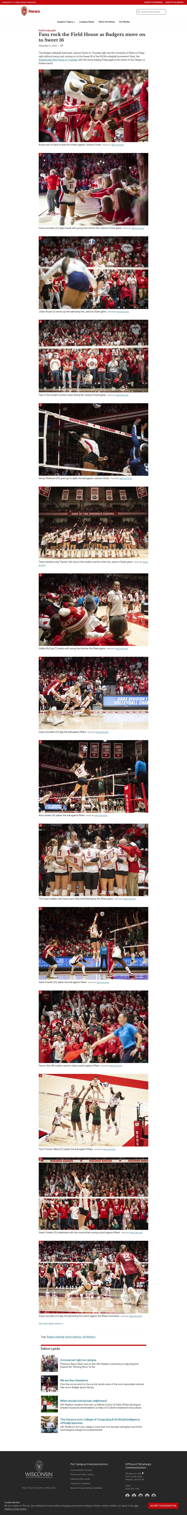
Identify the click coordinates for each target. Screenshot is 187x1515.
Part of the (38, 1488)
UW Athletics (88, 1336)
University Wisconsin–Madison (19, 2)
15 (40, 1242)
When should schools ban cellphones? (83, 1401)
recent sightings (73, 1336)
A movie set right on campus (78, 1360)
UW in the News (106, 21)
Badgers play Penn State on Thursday (58, 59)
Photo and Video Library (82, 1474)
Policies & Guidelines (80, 1483)
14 (40, 1159)
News (34, 11)
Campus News (86, 21)
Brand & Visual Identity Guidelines (87, 1488)
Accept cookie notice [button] (163, 1505)
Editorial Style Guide (80, 1479)
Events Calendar (174, 2)
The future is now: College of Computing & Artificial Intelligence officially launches (100, 1421)
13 (40, 1075)
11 (40, 908)
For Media (124, 21)
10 (40, 825)
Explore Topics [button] (65, 21)
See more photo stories (50, 1323)
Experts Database (153, 2)
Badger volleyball (55, 1336)
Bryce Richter (118, 145)
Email (127, 1485)
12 (40, 992)
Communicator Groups (81, 1470)
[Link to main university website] (38, 1469)
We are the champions (74, 1380)
